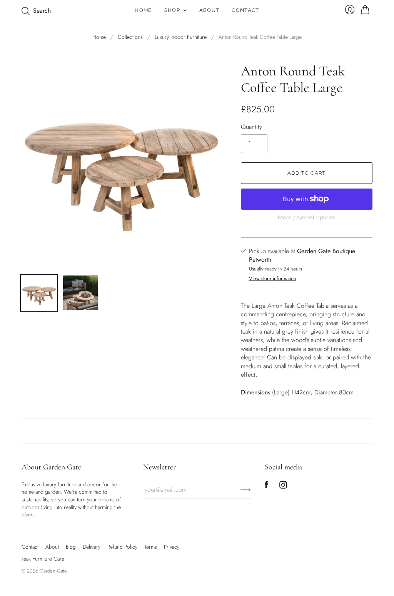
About (209, 10)
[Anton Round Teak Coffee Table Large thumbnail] (80, 292)
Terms (150, 547)
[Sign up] (245, 490)
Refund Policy (122, 547)
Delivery (91, 547)
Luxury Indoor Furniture (181, 37)
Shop (172, 10)
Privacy (171, 547)
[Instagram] (283, 486)
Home (143, 10)
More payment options (306, 217)
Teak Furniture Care (43, 559)
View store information (272, 279)
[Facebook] (266, 486)
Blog (71, 547)
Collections (130, 37)
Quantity (251, 127)
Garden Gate (53, 570)
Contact (245, 10)
